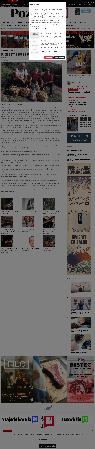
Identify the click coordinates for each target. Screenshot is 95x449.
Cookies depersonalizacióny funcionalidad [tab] (35, 46)
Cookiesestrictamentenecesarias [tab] (35, 35)
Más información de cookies (49, 51)
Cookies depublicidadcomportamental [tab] (34, 51)
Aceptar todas (48, 57)
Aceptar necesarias (59, 57)
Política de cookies (41, 29)
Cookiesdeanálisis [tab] (34, 40)
